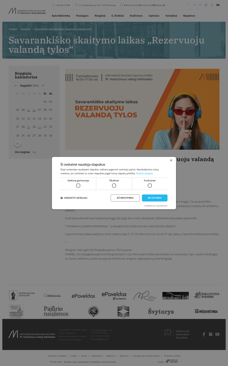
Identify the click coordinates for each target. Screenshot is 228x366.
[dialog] (114, 183)
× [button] (171, 160)
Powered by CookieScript (156, 206)
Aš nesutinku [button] (125, 197)
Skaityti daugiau (144, 173)
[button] (73, 198)
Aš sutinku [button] (155, 197)
